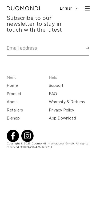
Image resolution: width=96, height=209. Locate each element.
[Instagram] (27, 136)
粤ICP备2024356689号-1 (36, 146)
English (66, 8)
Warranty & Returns (67, 102)
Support (56, 85)
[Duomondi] (23, 8)
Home (12, 85)
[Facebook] (13, 136)
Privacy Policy (61, 110)
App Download (62, 118)
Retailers (15, 110)
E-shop (13, 118)
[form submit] (85, 48)
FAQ (53, 94)
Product (14, 94)
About (12, 102)
